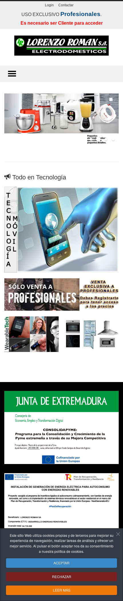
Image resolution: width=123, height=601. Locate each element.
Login (49, 5)
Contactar (66, 5)
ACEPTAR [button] (61, 562)
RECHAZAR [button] (61, 576)
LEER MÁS (61, 590)
